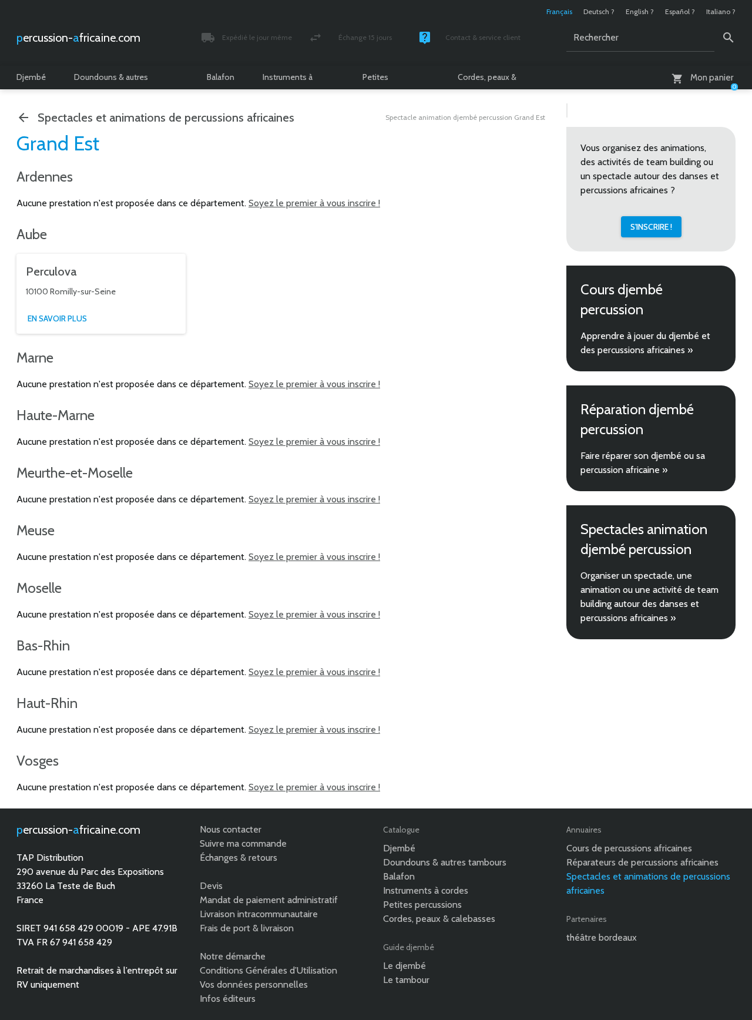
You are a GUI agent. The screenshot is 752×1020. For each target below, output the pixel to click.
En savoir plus (57, 318)
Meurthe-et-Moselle (74, 472)
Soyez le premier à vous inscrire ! (314, 203)
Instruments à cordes (288, 80)
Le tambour (406, 979)
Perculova (51, 271)
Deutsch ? (599, 11)
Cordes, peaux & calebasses (487, 80)
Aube (31, 234)
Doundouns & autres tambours (111, 80)
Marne (34, 357)
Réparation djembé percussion (637, 419)
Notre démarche (233, 956)
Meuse (35, 530)
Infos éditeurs (228, 998)
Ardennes (44, 176)
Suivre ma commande (243, 843)
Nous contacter (230, 829)
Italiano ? (721, 11)
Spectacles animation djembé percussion (643, 539)
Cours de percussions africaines (629, 848)
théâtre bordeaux (601, 937)
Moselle (39, 587)
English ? (640, 11)
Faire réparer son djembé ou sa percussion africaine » (642, 462)
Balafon (220, 77)
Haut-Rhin (47, 703)
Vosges (37, 760)
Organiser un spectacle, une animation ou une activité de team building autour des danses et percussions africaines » (649, 596)
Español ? (680, 11)
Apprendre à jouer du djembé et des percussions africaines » (645, 342)
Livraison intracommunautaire (259, 914)
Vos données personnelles (254, 984)
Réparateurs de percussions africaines (642, 862)
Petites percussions (384, 80)
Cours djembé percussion (621, 299)
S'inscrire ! (651, 227)
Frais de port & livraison (247, 928)
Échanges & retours (238, 857)
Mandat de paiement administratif (269, 899)
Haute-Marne (55, 415)
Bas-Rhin (43, 645)
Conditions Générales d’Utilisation (268, 970)
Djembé (31, 77)
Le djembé (404, 965)
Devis (211, 885)
